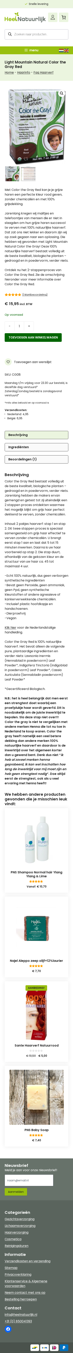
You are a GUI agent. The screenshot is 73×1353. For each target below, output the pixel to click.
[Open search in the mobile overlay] (36, 34)
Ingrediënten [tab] (18, 447)
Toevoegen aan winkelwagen (33, 337)
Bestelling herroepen (21, 1299)
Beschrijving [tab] (18, 435)
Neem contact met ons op (25, 1292)
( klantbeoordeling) (34, 294)
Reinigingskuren (16, 1246)
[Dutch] (61, 50)
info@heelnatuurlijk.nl (21, 1314)
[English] (66, 50)
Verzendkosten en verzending (27, 1261)
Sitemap (11, 1268)
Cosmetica (13, 1239)
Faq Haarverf (43, 72)
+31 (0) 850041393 (18, 1321)
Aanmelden (16, 1192)
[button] (61, 93)
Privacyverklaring (18, 1274)
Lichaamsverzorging (20, 1225)
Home (9, 72)
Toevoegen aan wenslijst (32, 362)
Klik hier (10, 627)
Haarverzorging (16, 1232)
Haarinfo (23, 72)
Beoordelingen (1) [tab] (22, 459)
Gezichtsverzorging (19, 1219)
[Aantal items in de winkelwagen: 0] (63, 17)
